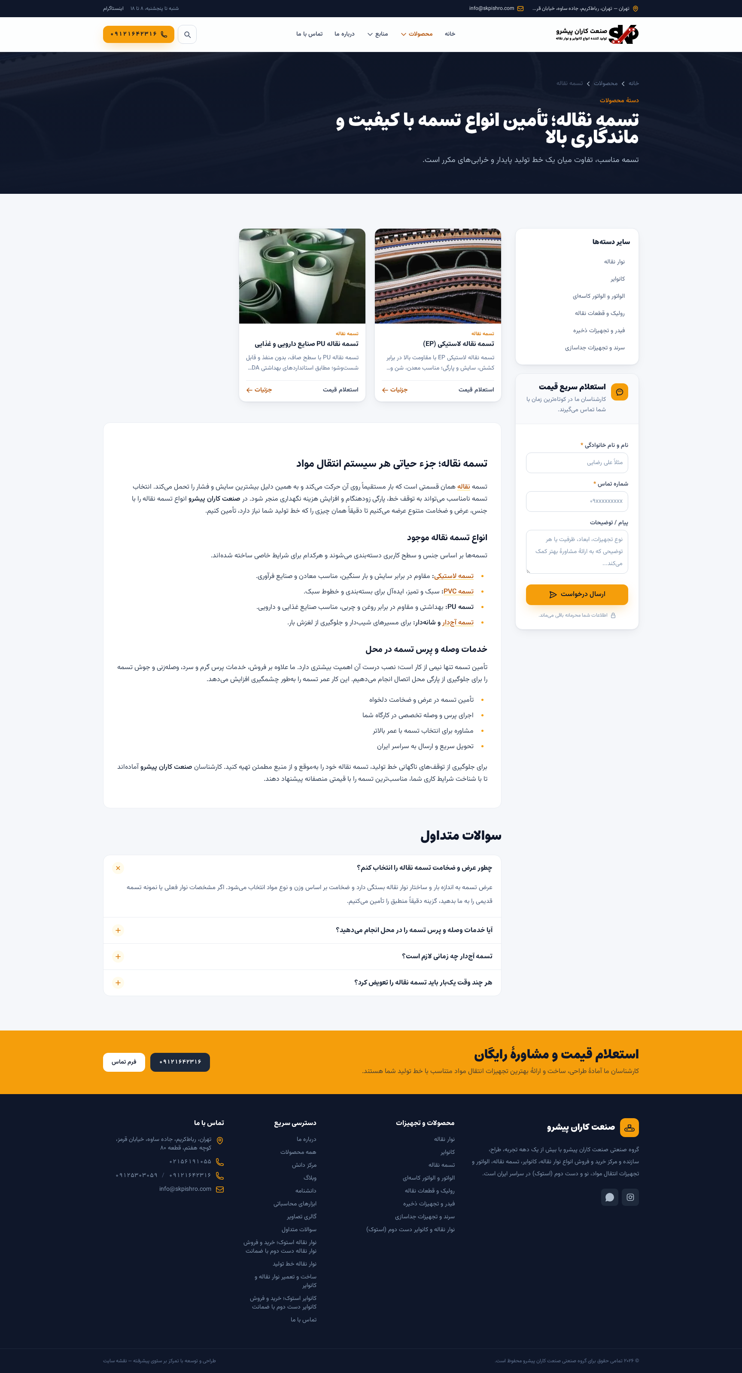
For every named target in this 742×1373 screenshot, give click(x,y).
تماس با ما (309, 34)
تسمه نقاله (482, 333)
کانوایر (618, 279)
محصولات (421, 34)
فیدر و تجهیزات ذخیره (599, 331)
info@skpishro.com (185, 1189)
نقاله (463, 487)
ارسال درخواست (583, 594)
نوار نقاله (614, 262)
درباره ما (345, 34)
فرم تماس (124, 1062)
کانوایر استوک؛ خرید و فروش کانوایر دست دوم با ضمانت (283, 1303)
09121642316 (190, 1175)
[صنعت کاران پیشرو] (597, 34)
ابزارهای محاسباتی (295, 1204)
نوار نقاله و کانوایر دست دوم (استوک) (410, 1230)
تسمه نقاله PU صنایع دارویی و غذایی (307, 344)
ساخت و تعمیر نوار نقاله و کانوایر (285, 1281)
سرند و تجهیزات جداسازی (595, 348)
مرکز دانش (304, 1165)
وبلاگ (310, 1178)
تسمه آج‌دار (458, 623)
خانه (450, 34)
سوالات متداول (299, 1230)
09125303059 (136, 1175)
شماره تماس (610, 484)
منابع (381, 34)
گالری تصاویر (301, 1217)
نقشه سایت (115, 1361)
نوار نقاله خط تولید (294, 1264)
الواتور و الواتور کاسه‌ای (599, 296)
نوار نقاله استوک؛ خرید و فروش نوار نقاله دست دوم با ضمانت (279, 1247)
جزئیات (399, 390)
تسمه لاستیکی (454, 576)
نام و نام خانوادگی (604, 445)
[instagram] (630, 1197)
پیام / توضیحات (609, 523)
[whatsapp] (609, 1197)
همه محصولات (298, 1152)
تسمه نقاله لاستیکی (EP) (458, 344)
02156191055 (190, 1162)
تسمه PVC (459, 592)
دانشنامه (305, 1191)
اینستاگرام (113, 8)
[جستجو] (187, 34)
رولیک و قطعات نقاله (600, 313)
